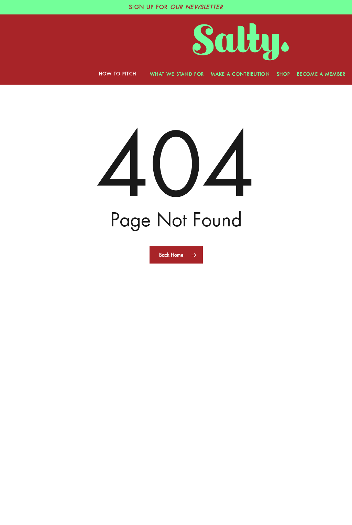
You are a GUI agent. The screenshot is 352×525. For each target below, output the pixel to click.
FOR (176, 7)
